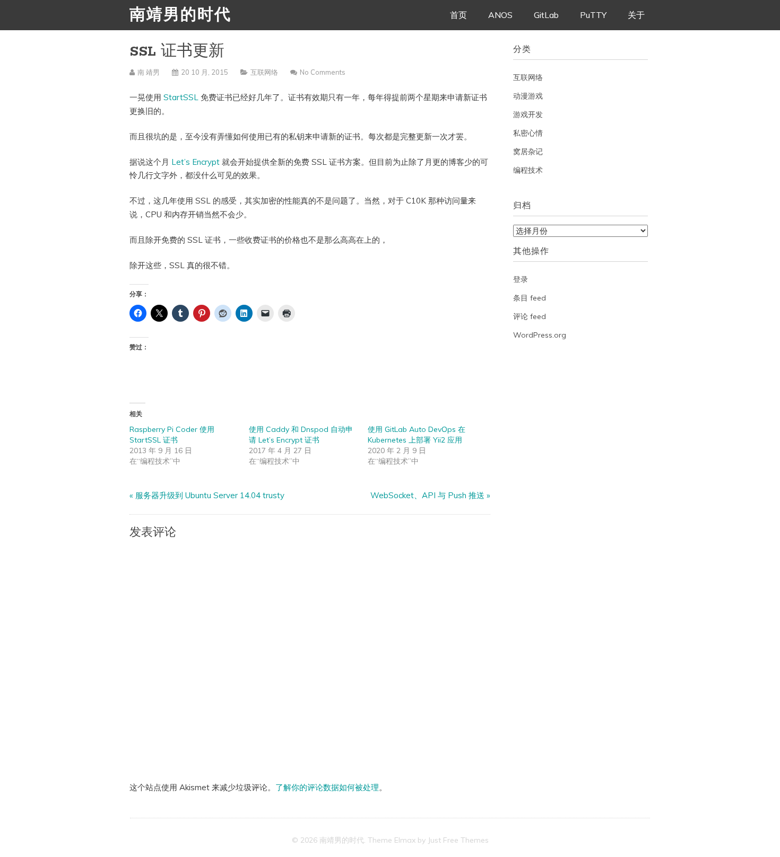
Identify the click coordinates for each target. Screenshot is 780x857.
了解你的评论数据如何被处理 (327, 787)
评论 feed (529, 316)
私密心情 (528, 133)
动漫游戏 (528, 96)
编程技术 (528, 170)
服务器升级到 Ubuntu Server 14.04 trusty (209, 495)
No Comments (322, 72)
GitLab (546, 15)
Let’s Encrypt (195, 162)
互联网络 (264, 72)
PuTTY (593, 15)
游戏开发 (528, 114)
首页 (458, 15)
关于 (636, 15)
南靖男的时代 (180, 15)
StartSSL (180, 97)
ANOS (500, 15)
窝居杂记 (528, 151)
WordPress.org (539, 335)
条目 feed (529, 298)
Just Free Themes (458, 840)
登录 (520, 279)
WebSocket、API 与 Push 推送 (427, 495)
